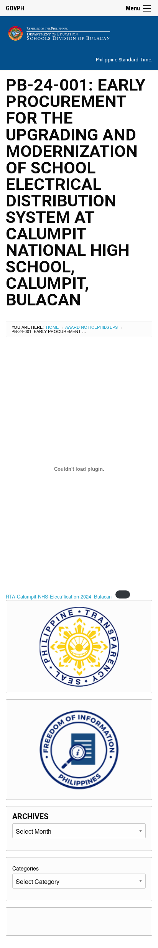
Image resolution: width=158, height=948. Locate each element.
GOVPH (15, 8)
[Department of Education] (79, 32)
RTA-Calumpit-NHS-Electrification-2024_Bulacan (59, 596)
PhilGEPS (107, 327)
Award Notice (81, 327)
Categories (25, 868)
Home (52, 327)
